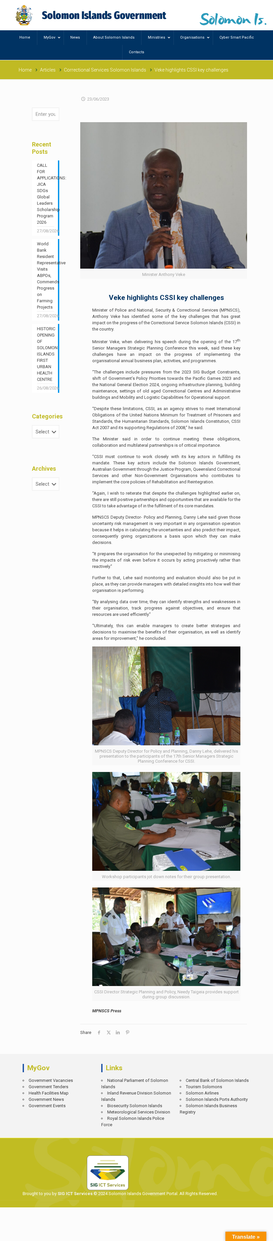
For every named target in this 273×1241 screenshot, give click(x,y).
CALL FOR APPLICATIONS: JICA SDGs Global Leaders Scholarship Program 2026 (45, 194)
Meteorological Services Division (138, 1112)
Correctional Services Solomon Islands (105, 70)
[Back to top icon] (245, 1231)
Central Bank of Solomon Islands (217, 1080)
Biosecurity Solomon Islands (134, 1105)
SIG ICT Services (75, 1193)
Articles (48, 70)
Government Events (47, 1105)
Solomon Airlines (202, 1093)
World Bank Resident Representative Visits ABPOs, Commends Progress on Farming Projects (45, 275)
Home (25, 70)
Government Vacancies (51, 1080)
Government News (46, 1099)
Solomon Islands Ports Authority (217, 1099)
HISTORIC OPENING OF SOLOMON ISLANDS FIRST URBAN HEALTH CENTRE (45, 354)
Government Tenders (48, 1086)
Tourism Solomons (204, 1086)
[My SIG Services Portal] (91, 15)
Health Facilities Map (49, 1093)
